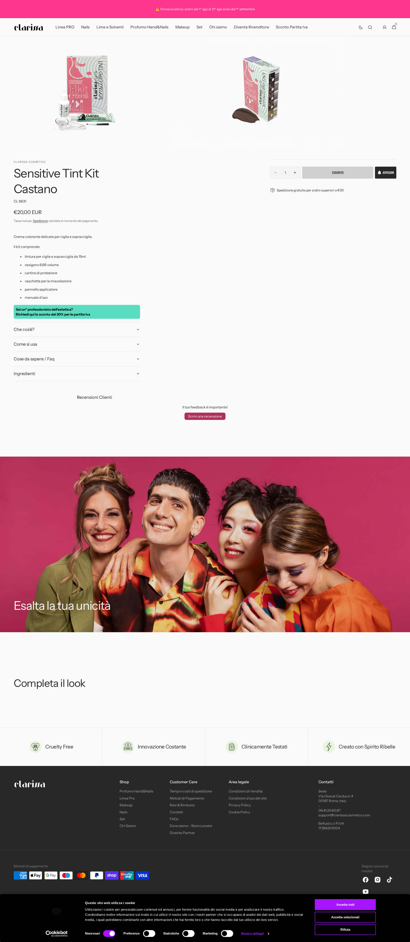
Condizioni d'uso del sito (248, 798)
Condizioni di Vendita (246, 791)
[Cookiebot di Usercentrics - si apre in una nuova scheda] (56, 933)
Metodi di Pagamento (187, 798)
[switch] (149, 933)
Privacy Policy (240, 805)
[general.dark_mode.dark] (360, 27)
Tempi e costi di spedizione (191, 791)
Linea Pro (127, 798)
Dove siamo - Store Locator (191, 826)
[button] (370, 27)
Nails (123, 812)
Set (122, 819)
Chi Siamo (128, 826)
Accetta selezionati (345, 917)
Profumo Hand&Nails (136, 791)
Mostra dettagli (252, 933)
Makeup (126, 805)
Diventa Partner (182, 833)
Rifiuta (345, 929)
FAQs (174, 819)
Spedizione (40, 221)
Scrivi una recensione (205, 416)
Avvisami (388, 173)
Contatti (176, 812)
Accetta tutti (345, 904)
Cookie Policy (239, 812)
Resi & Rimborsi (182, 805)
